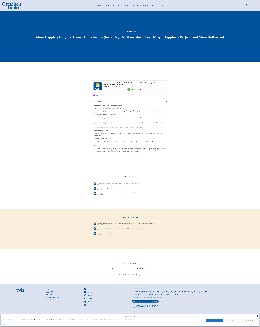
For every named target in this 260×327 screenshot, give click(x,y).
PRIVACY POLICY (50, 291)
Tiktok (89, 305)
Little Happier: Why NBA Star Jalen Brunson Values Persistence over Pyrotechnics (117, 193)
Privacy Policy (11, 324)
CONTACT (48, 289)
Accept (214, 320)
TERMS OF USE (49, 292)
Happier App (160, 5)
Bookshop (102, 124)
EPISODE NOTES (97, 101)
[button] (257, 316)
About (98, 5)
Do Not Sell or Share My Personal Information (59, 296)
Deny (232, 320)
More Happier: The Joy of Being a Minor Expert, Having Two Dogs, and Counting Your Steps (119, 228)
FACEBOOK (90, 292)
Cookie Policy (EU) (51, 299)
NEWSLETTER (49, 294)
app (97, 135)
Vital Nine (105, 122)
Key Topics (143, 5)
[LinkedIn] (85, 295)
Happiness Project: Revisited (144, 142)
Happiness (134, 274)
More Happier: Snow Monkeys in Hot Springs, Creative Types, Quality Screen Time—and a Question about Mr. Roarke (125, 223)
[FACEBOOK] (85, 292)
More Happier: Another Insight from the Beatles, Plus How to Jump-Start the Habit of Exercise (120, 233)
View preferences (249, 320)
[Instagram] (85, 289)
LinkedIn (89, 295)
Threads (89, 301)
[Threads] (85, 302)
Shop (152, 5)
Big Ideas (133, 5)
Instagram (90, 289)
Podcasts (115, 5)
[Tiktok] (85, 305)
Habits (124, 274)
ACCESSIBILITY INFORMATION (53, 297)
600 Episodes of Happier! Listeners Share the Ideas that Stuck (112, 188)
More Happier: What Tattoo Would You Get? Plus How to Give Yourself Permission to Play (119, 183)
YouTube (89, 298)
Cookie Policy (5, 324)
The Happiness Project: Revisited (54, 288)
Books (106, 5)
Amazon (96, 124)
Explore (124, 5)
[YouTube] (85, 298)
